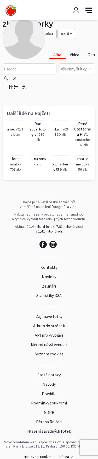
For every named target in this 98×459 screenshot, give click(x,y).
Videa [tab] (74, 54)
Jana (15, 158)
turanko (40, 159)
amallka (15, 164)
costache (82, 139)
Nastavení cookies (38, 457)
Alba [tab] (57, 54)
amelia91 (14, 129)
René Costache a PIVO (82, 129)
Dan (37, 123)
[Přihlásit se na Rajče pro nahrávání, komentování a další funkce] (76, 10)
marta (82, 158)
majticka (82, 164)
